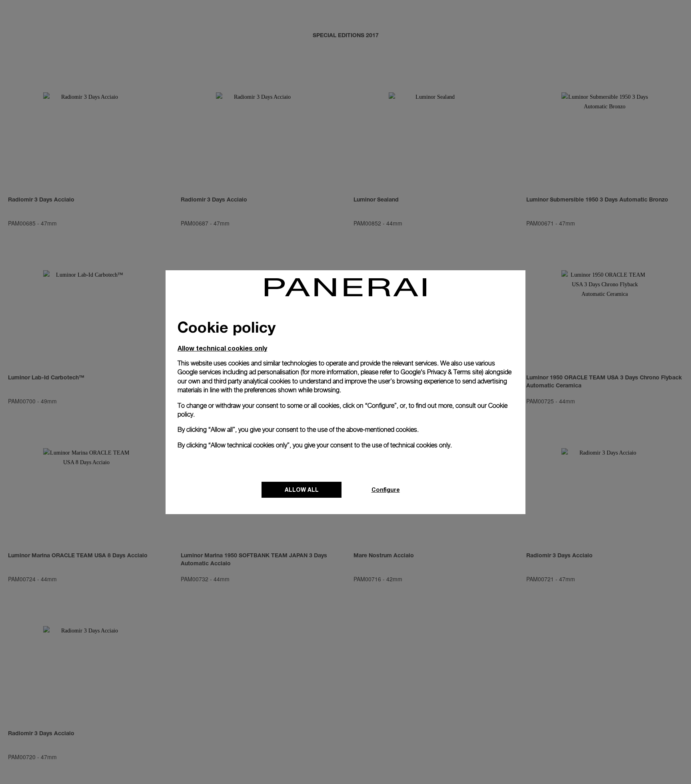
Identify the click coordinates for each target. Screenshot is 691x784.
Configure (385, 489)
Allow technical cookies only (222, 348)
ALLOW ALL (302, 489)
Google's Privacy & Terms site (441, 372)
